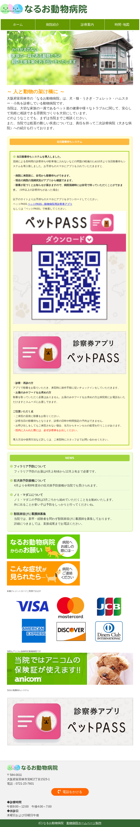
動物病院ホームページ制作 (84, 823)
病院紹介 (52, 24)
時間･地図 (122, 24)
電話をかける (72, 792)
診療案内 (87, 24)
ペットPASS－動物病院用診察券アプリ (50, 203)
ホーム (18, 24)
